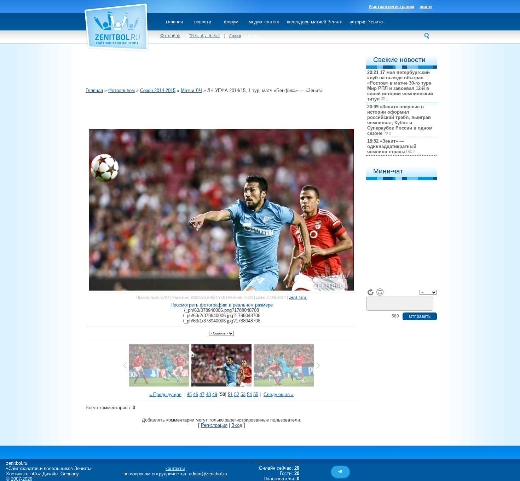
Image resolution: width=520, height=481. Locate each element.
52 (236, 394)
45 (189, 394)
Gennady (69, 473)
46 (195, 394)
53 (243, 394)
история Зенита (366, 21)
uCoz (35, 473)
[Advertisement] (214, 71)
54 (249, 394)
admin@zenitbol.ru (208, 473)
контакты (175, 468)
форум (231, 21)
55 (255, 394)
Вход (236, 425)
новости (202, 21)
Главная (94, 90)
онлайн (251, 35)
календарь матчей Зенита (314, 21)
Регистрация (214, 425)
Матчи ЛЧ (191, 90)
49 (214, 394)
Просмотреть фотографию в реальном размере (222, 305)
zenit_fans (298, 297)
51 (230, 394)
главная (174, 21)
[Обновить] (370, 292)
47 (202, 394)
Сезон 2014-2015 (157, 90)
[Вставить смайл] (379, 292)
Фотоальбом (121, 90)
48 (208, 394)
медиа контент (264, 21)
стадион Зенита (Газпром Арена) (198, 35)
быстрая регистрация (391, 6)
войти (426, 6)
